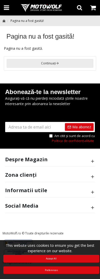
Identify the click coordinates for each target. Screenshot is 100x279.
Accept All (51, 258)
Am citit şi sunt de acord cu (73, 138)
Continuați (48, 63)
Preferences (51, 270)
